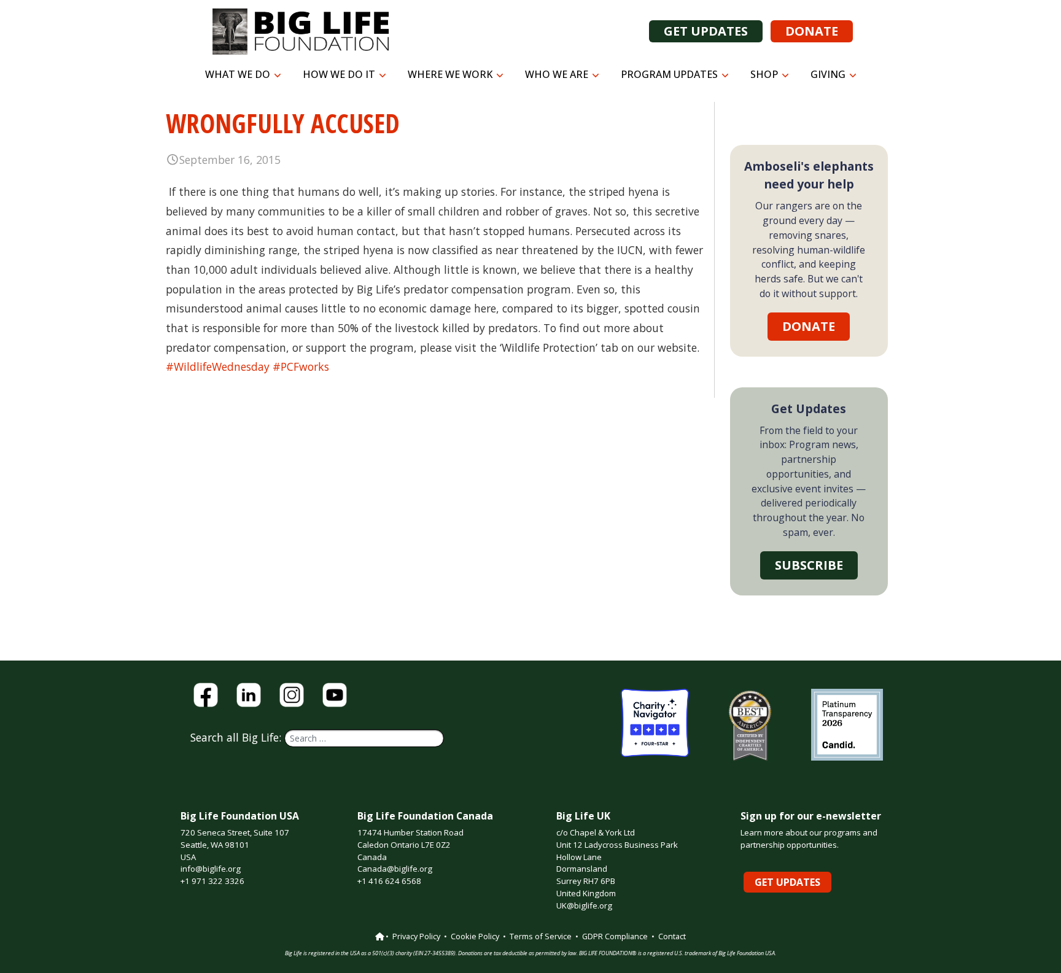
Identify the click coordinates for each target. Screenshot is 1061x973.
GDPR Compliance (615, 936)
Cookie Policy (475, 936)
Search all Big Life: (237, 737)
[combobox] (364, 738)
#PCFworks (301, 366)
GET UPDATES (706, 31)
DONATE (811, 31)
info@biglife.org (211, 868)
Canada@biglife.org (394, 868)
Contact (672, 936)
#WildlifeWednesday (218, 366)
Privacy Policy (416, 936)
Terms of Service (541, 936)
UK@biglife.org (584, 905)
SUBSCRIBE (809, 565)
